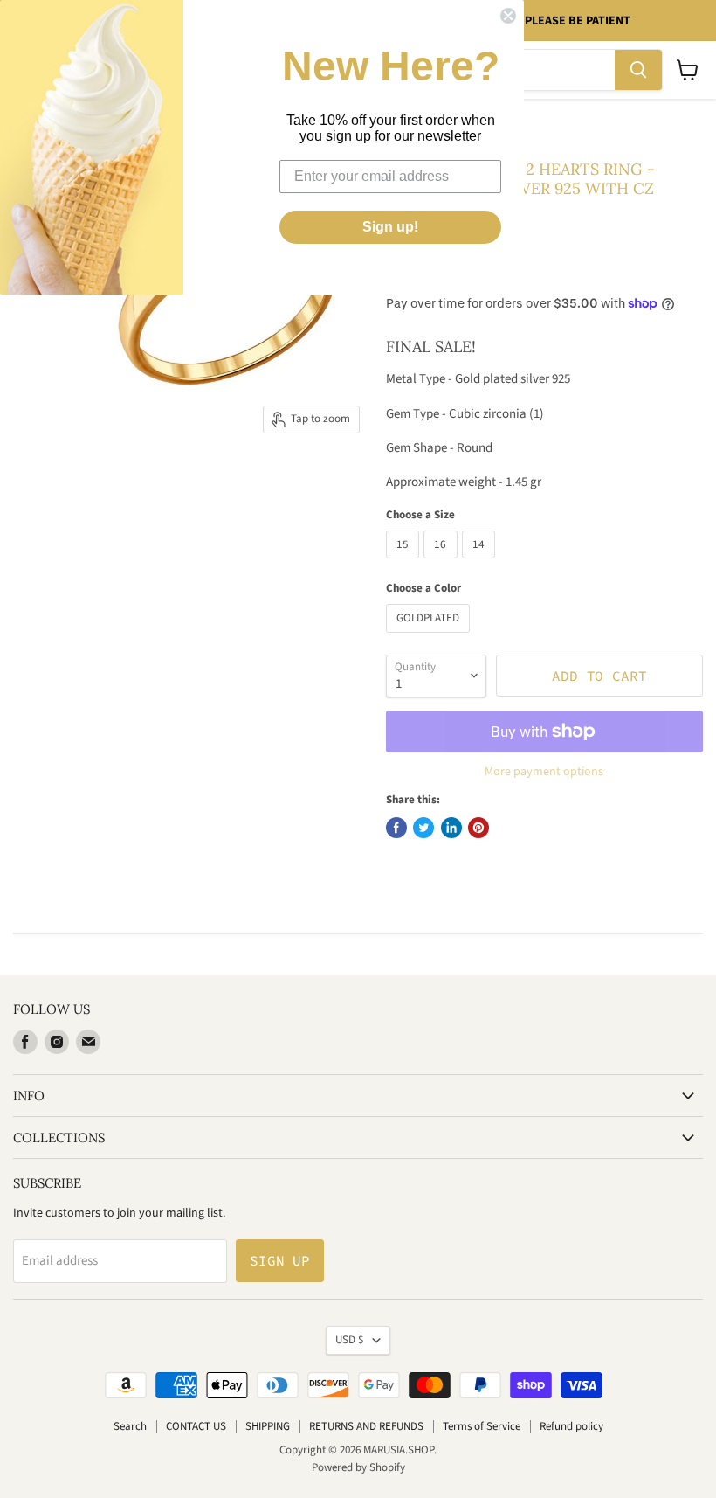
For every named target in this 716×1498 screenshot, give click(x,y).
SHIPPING (267, 1426)
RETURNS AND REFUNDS (366, 1426)
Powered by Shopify (358, 1467)
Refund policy (571, 1426)
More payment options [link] (544, 772)
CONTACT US (196, 1426)
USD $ (349, 1340)
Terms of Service (481, 1426)
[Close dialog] (508, 15)
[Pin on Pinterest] (478, 827)
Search (130, 1426)
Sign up (280, 1260)
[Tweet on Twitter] (423, 827)
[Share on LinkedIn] (451, 827)
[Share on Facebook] (396, 827)
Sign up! (390, 226)
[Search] (638, 70)
